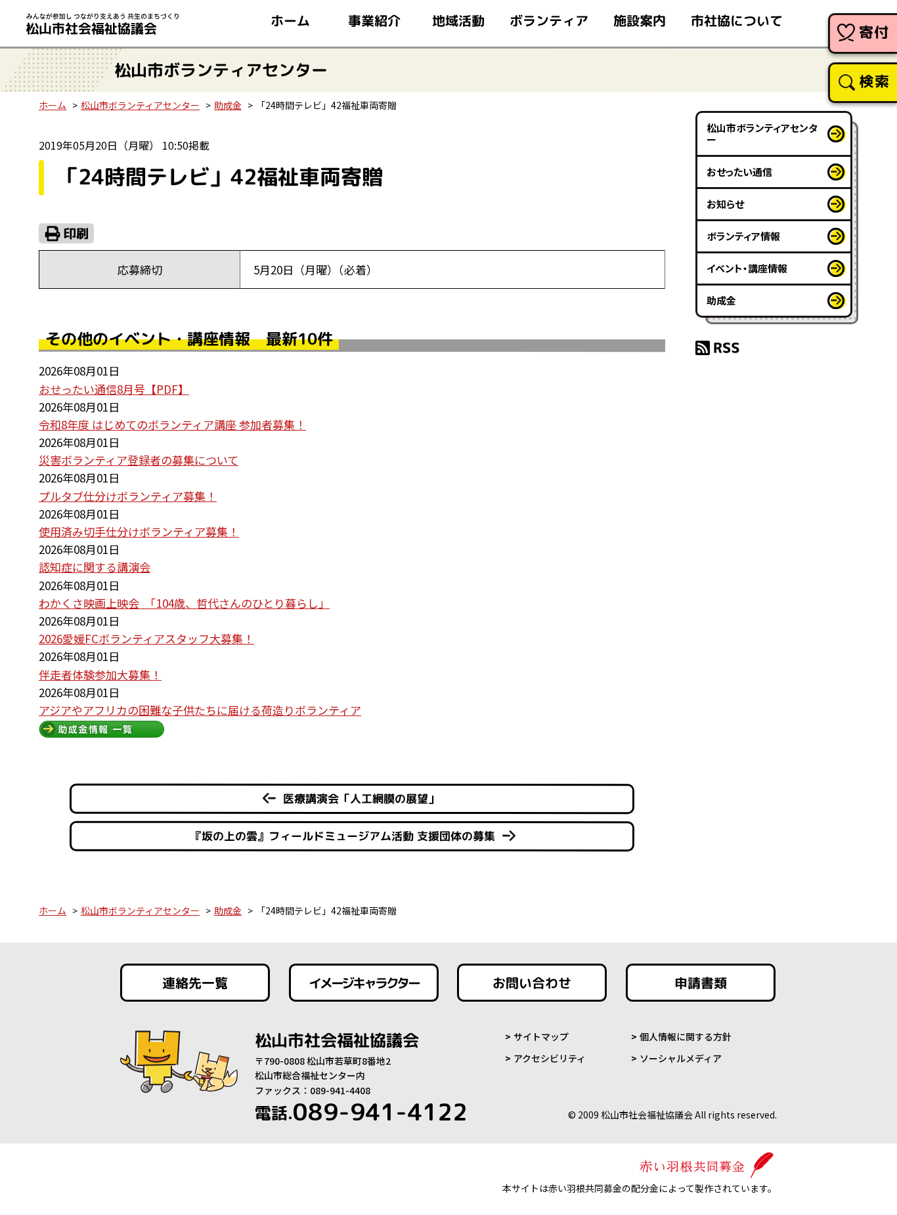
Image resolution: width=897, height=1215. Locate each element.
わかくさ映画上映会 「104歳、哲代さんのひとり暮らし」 (184, 603)
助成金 (228, 105)
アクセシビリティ (550, 1058)
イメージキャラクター (364, 982)
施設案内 (639, 20)
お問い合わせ (531, 982)
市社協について (737, 20)
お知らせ (725, 204)
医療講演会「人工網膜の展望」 (361, 798)
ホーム (290, 20)
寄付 (874, 32)
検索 (874, 81)
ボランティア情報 (743, 236)
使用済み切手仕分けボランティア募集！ (139, 531)
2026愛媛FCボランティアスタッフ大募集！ (146, 638)
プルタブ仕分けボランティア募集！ (128, 496)
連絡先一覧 (195, 982)
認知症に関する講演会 (94, 567)
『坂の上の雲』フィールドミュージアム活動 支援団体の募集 (342, 835)
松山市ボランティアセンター (140, 105)
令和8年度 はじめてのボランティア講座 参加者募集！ (172, 424)
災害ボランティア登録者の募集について (138, 460)
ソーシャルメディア (681, 1058)
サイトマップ (541, 1036)
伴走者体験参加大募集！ (100, 674)
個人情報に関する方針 (686, 1036)
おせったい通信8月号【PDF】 (114, 389)
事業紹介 (374, 20)
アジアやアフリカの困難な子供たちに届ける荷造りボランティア (200, 710)
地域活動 (458, 20)
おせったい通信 (739, 172)
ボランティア (549, 20)
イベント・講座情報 (747, 268)
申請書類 (700, 982)
